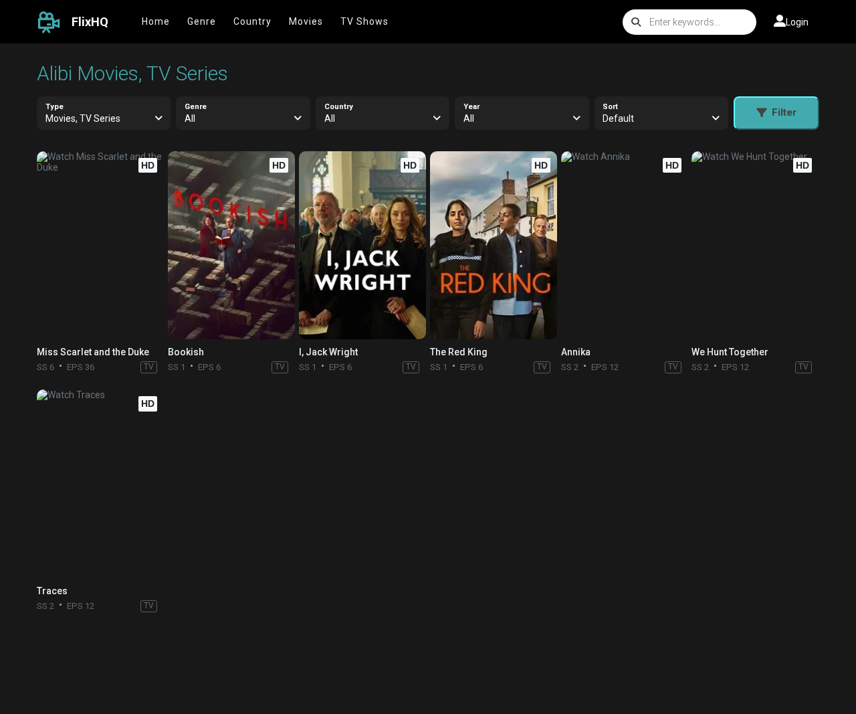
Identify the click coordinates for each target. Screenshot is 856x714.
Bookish (186, 352)
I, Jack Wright (328, 352)
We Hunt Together (729, 352)
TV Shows (364, 21)
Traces (52, 591)
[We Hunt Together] (755, 245)
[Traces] (100, 483)
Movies (306, 21)
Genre (201, 21)
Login (797, 22)
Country (252, 21)
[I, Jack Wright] (362, 245)
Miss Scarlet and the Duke (93, 352)
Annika (576, 352)
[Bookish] (231, 245)
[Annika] (624, 245)
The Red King (459, 352)
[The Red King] (493, 245)
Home (156, 21)
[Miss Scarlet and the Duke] (100, 245)
